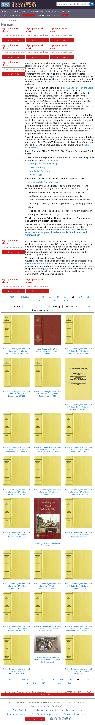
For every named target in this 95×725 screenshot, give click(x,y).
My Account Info (71, 710)
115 (43, 683)
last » (65, 300)
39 (31, 300)
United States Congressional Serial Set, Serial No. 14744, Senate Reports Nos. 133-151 (47, 393)
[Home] (19, 6)
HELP (56, 15)
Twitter (55, 718)
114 (34, 683)
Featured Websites (76, 714)
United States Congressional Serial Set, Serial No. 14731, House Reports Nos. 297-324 (16, 492)
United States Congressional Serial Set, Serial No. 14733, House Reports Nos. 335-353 (16, 534)
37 (80, 296)
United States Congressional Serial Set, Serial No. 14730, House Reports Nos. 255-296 (16, 393)
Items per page (40, 310)
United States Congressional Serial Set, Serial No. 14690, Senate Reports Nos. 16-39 (16, 671)
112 (87, 679)
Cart (65, 15)
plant (46, 268)
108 (52, 679)
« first (11, 296)
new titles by (17, 15)
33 (50, 296)
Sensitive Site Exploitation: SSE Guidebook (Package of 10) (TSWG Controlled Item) (47, 659)
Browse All (10, 11)
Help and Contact (45, 710)
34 (58, 296)
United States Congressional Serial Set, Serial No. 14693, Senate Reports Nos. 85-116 (78, 586)
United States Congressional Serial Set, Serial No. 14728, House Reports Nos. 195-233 (47, 586)
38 (88, 296)
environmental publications (39, 263)
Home (3, 20)
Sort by (57, 306)
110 (69, 679)
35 (65, 296)
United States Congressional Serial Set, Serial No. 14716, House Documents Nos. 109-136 (78, 492)
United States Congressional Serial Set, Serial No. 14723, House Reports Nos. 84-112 (78, 671)
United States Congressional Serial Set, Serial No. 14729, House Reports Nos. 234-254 (16, 628)
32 (42, 296)
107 (43, 679)
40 (38, 300)
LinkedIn (70, 718)
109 (61, 679)
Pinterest (66, 718)
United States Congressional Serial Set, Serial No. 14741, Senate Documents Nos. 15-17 (78, 407)
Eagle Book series (57, 76)
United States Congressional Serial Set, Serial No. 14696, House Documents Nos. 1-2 (78, 534)
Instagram (59, 718)
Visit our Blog (35, 719)
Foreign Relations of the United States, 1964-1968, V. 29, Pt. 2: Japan (47, 351)
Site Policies (21, 710)
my (45, 15)
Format (16, 306)
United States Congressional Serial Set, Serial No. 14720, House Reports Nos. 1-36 (47, 492)
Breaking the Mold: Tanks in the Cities (47, 544)
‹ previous (24, 296)
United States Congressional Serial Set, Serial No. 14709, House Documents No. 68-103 (16, 586)
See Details (47, 694)
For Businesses (17, 714)
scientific (76, 263)
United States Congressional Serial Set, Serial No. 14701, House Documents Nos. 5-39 (47, 628)
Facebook (51, 718)
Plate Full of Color (37, 171)
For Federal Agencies (45, 714)
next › (54, 300)
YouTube (63, 718)
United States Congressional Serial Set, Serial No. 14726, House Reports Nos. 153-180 (78, 449)
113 (26, 683)
